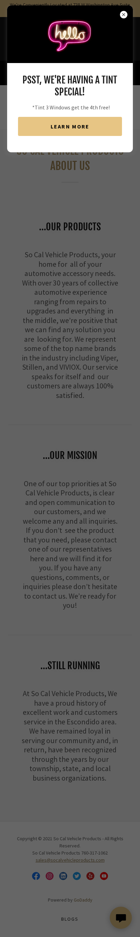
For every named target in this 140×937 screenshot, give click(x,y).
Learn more (70, 126)
